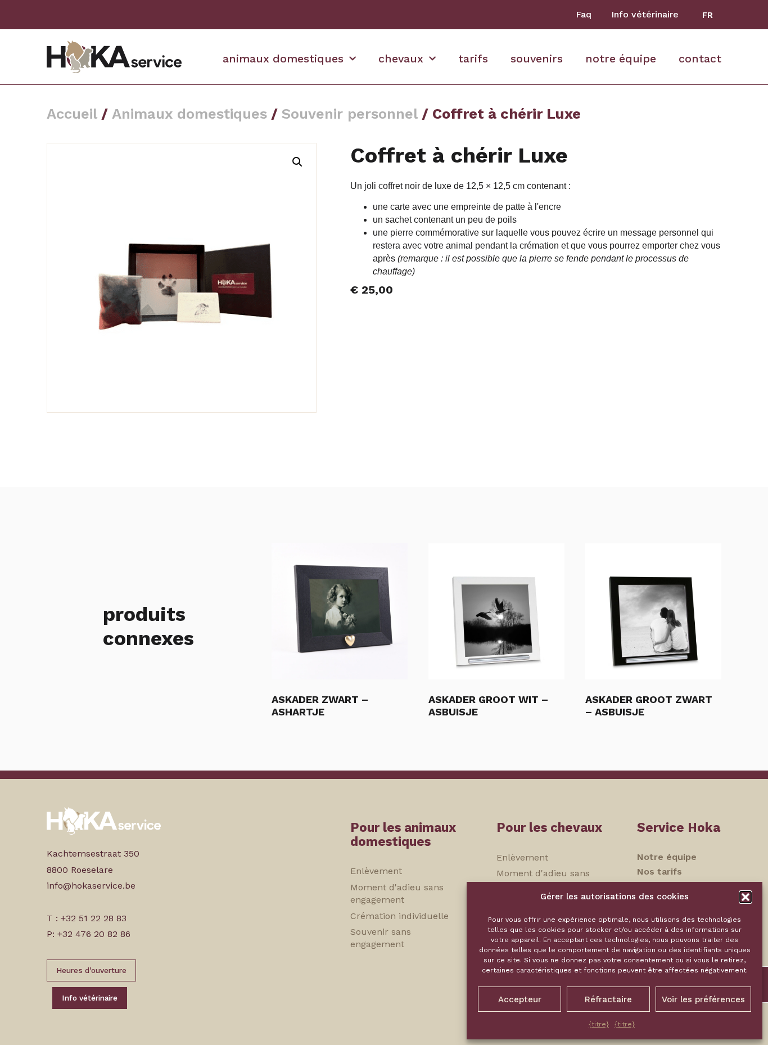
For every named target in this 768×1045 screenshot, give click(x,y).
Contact (700, 59)
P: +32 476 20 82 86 (88, 934)
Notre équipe (620, 59)
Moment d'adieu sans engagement (397, 893)
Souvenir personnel (350, 113)
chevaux (400, 59)
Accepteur (519, 999)
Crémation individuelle (399, 916)
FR (707, 15)
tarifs (473, 59)
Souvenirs (537, 59)
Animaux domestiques (283, 59)
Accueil (72, 113)
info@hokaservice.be (91, 885)
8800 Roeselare (80, 869)
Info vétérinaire (645, 14)
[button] (745, 897)
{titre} (599, 1024)
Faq (583, 14)
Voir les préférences (703, 999)
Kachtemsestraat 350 (93, 853)
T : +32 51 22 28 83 (87, 918)
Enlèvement (376, 871)
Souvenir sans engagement (380, 937)
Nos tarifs (659, 871)
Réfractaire (608, 999)
